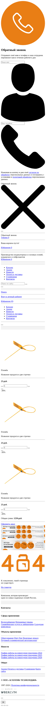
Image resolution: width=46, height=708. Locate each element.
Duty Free (18, 638)
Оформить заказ (8, 524)
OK (3, 702)
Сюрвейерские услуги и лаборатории (17, 624)
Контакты (10, 279)
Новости (10, 272)
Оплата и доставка (14, 274)
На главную (6, 587)
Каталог (9, 267)
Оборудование (7, 638)
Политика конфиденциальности (25, 685)
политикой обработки (22, 177)
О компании (11, 277)
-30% (3, 391)
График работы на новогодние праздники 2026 (21, 657)
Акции (9, 270)
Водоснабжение (8, 622)
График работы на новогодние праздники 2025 (21, 655)
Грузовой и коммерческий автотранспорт (19, 640)
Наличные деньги (30, 638)
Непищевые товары (24, 622)
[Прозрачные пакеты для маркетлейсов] (23, 538)
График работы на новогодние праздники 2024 (21, 653)
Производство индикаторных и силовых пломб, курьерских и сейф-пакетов (22, 256)
